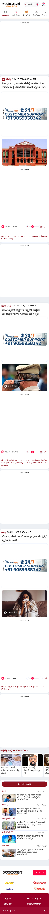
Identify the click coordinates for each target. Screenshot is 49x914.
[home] (11, 4)
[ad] (26, 114)
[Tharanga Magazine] (9, 883)
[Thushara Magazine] (9, 889)
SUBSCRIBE (39, 872)
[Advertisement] (24, 49)
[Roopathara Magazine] (39, 883)
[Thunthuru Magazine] (39, 889)
